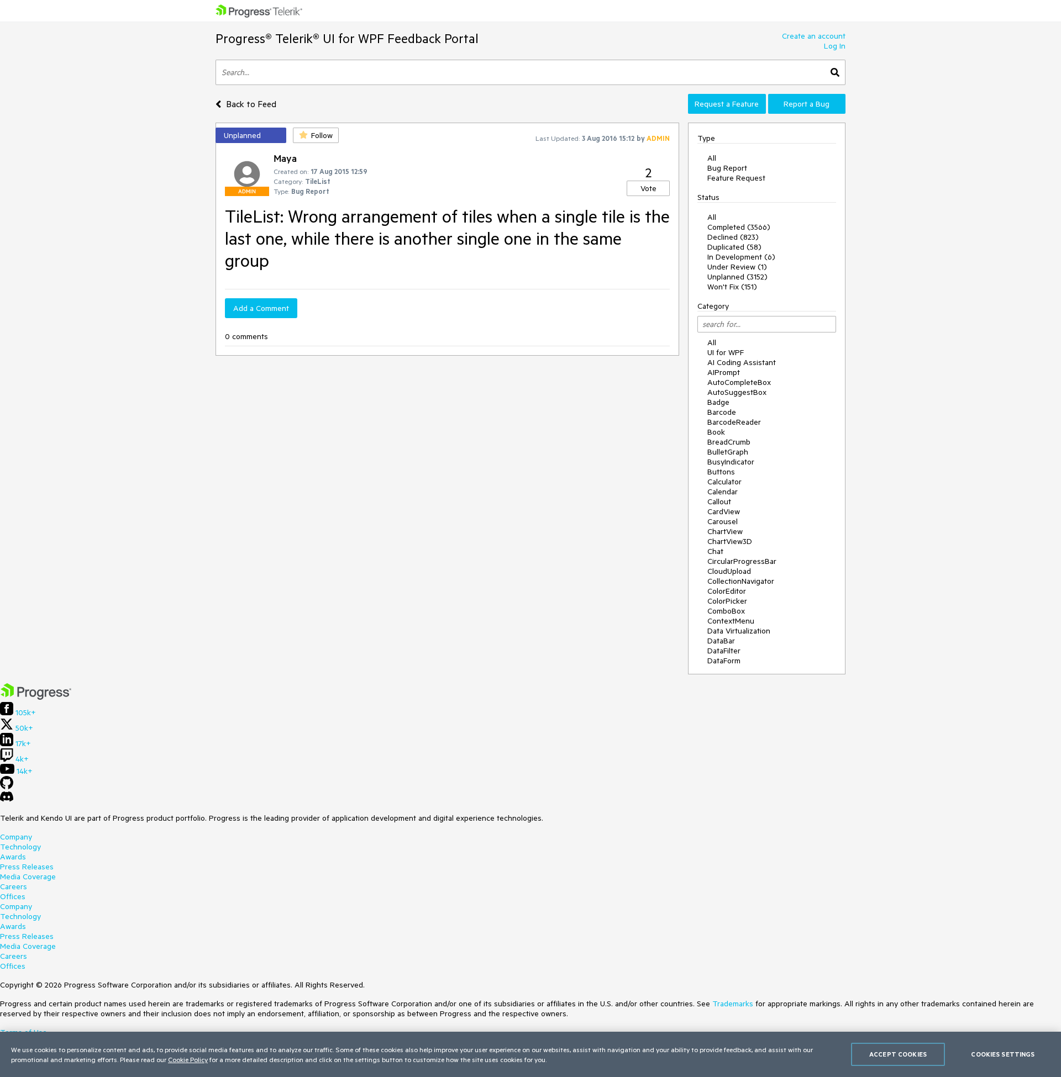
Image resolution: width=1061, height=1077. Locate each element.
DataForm (723, 661)
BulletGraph (727, 452)
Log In (834, 46)
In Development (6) (741, 257)
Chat (715, 551)
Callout (719, 501)
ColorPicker (727, 601)
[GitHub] (6, 786)
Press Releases (27, 867)
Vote (648, 188)
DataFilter (723, 651)
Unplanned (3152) (737, 277)
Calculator (724, 482)
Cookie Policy (188, 1059)
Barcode (721, 412)
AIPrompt (723, 372)
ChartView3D (729, 541)
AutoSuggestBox (736, 392)
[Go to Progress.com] (36, 697)
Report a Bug (806, 104)
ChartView (725, 531)
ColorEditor (726, 591)
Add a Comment (261, 308)
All (711, 158)
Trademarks (732, 1004)
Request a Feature (727, 104)
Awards (13, 857)
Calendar (722, 492)
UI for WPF (725, 352)
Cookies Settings (1002, 1054)
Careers (13, 886)
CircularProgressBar (741, 561)
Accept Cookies (898, 1054)
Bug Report (727, 168)
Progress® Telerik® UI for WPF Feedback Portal (347, 38)
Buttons (721, 472)
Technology (20, 847)
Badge (718, 402)
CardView (723, 511)
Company (16, 837)
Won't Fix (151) (732, 287)
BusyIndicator (730, 462)
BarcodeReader (734, 422)
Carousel (722, 521)
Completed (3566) (738, 227)
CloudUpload (729, 571)
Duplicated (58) (734, 247)
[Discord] (6, 799)
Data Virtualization (738, 631)
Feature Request (736, 178)
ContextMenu (730, 621)
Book (716, 432)
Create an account (813, 36)
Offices (12, 896)
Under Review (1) (737, 267)
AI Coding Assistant (741, 362)
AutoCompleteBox (739, 382)
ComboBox (726, 611)
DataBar (721, 641)
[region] (530, 1054)
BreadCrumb (728, 442)
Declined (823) (733, 237)
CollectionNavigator (740, 581)
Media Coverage (28, 876)
